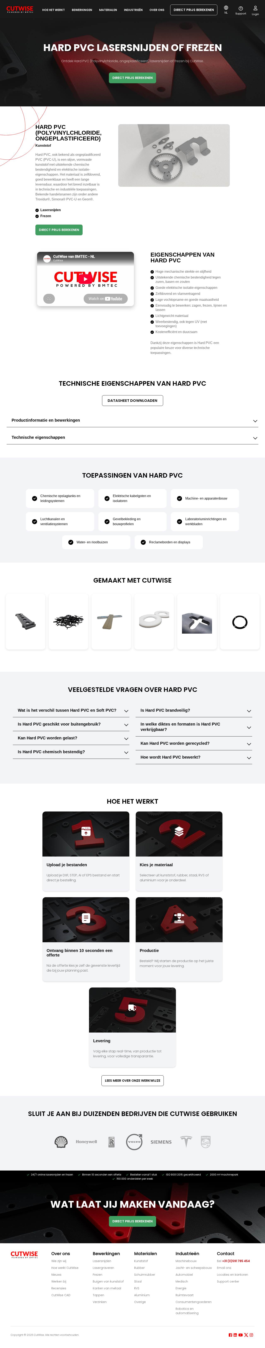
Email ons (224, 1268)
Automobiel (184, 1275)
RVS (136, 1288)
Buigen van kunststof (108, 1281)
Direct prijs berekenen (59, 229)
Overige (140, 1302)
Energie (181, 1288)
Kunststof (141, 1261)
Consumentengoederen (194, 1302)
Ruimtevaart (185, 1295)
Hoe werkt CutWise (64, 1268)
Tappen (98, 1295)
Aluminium (142, 1295)
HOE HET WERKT (53, 9)
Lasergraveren (103, 1268)
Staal (138, 1281)
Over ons (156, 9)
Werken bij (58, 1281)
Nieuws (56, 1275)
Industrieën (133, 9)
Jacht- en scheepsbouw (194, 1268)
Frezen (97, 1275)
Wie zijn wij (58, 1261)
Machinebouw (186, 1261)
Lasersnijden (102, 1261)
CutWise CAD (60, 1295)
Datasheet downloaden (132, 400)
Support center (228, 1281)
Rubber (139, 1268)
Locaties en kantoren (232, 1275)
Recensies (58, 1288)
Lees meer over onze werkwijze (132, 1080)
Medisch (182, 1281)
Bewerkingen (82, 9)
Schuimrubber (144, 1275)
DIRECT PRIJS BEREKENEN (194, 9)
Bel (233, 1261)
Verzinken (100, 1302)
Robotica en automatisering (187, 1311)
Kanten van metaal (107, 1288)
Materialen (108, 9)
